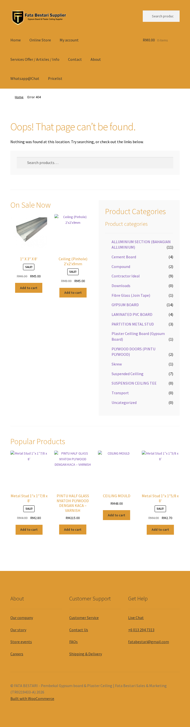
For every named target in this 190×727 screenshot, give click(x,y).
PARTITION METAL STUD (133, 324)
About (96, 59)
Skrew (117, 364)
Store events (21, 641)
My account (69, 39)
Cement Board (124, 256)
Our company (21, 617)
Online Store (40, 39)
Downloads (121, 285)
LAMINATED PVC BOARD (132, 314)
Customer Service (84, 617)
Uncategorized (124, 402)
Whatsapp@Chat (24, 78)
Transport (120, 392)
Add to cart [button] (28, 288)
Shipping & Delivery (85, 653)
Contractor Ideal (126, 275)
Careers (16, 653)
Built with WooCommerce (32, 698)
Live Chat (136, 617)
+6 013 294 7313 (141, 629)
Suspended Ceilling (127, 373)
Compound (121, 266)
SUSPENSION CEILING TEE (134, 383)
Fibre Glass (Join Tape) (131, 295)
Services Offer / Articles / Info (34, 59)
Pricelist (55, 78)
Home (15, 39)
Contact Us (78, 629)
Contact (75, 59)
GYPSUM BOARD (125, 304)
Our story (18, 629)
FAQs (73, 641)
